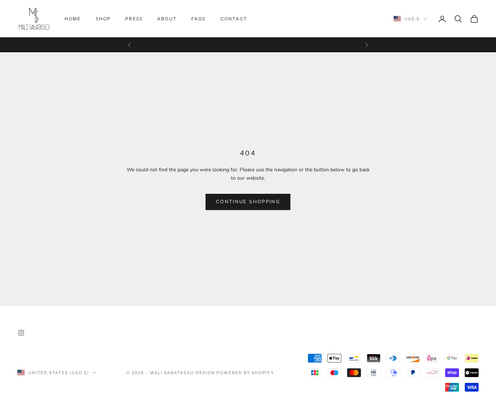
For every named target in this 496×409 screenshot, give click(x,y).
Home (73, 18)
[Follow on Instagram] (21, 332)
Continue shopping (248, 202)
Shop (103, 18)
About (167, 18)
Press (134, 18)
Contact (233, 18)
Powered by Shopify (245, 372)
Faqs (198, 18)
